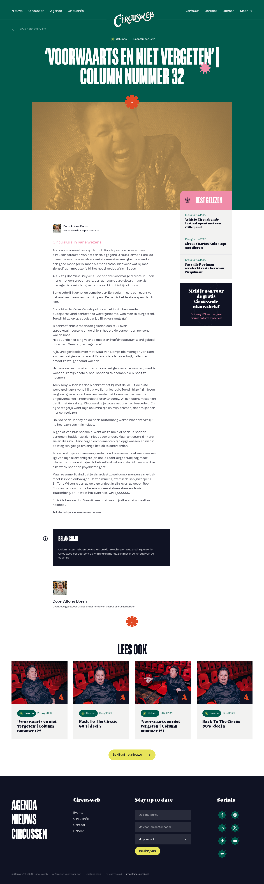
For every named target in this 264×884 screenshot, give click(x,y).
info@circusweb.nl (137, 874)
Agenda (56, 11)
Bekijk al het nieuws (127, 754)
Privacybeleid (113, 874)
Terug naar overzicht (32, 29)
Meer (244, 11)
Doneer (228, 11)
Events (78, 812)
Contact (211, 11)
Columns (121, 39)
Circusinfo (76, 11)
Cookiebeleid (93, 874)
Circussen (36, 11)
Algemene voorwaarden (66, 874)
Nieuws (17, 11)
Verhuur (192, 11)
